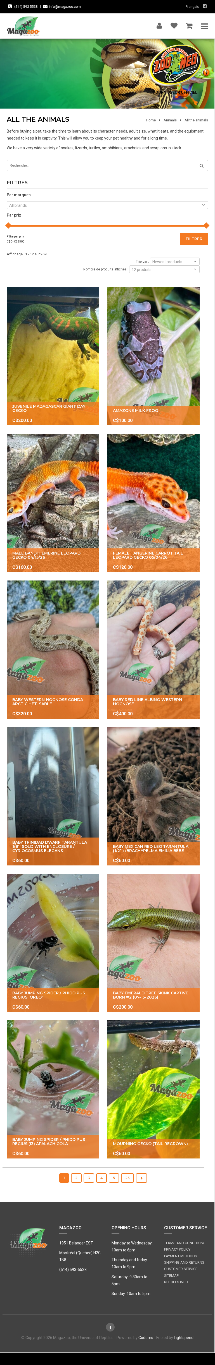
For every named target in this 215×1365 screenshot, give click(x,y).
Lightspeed (183, 1337)
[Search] (199, 166)
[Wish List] (174, 24)
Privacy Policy (177, 1249)
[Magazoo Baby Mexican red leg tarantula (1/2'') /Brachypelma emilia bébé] (153, 796)
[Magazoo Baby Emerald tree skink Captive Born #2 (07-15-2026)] (153, 943)
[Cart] (189, 24)
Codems (145, 1337)
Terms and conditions (184, 1243)
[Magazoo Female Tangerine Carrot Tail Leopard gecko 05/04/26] (153, 503)
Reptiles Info (176, 1282)
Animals (170, 120)
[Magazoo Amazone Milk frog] (153, 356)
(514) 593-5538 (26, 7)
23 (127, 1178)
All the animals (196, 120)
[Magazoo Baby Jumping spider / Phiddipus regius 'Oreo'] (53, 943)
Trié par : (142, 261)
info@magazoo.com (65, 7)
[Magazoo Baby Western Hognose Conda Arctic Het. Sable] (53, 649)
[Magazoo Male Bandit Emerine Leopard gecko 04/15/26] (53, 503)
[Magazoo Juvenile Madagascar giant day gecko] (53, 356)
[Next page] (141, 1178)
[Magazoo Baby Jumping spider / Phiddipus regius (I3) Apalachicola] (53, 1089)
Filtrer (194, 238)
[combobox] (107, 205)
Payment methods (180, 1256)
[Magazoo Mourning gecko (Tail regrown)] (153, 1089)
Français (192, 7)
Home (151, 120)
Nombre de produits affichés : (105, 269)
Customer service (180, 1269)
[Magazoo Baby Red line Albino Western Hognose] (153, 649)
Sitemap (171, 1275)
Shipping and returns (184, 1262)
